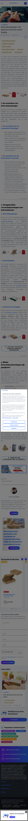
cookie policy (15, 418)
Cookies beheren (14, 425)
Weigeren (14, 428)
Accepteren (14, 421)
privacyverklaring (6, 418)
